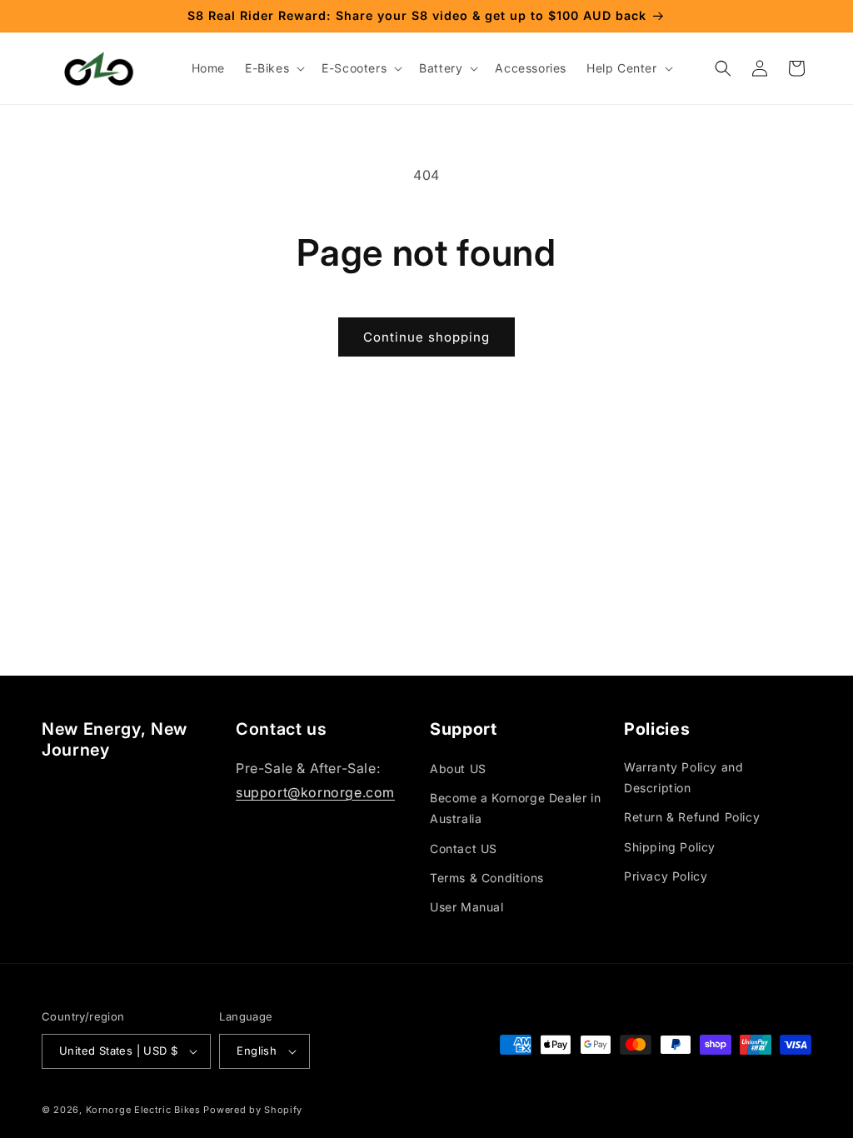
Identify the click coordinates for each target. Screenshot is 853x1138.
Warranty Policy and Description (683, 777)
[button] (273, 68)
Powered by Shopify (252, 1110)
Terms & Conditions (487, 878)
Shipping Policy (670, 847)
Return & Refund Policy (692, 817)
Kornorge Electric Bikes (143, 1110)
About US (458, 768)
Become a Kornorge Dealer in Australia (515, 808)
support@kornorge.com (315, 792)
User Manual (467, 907)
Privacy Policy (665, 876)
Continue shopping (426, 337)
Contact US (463, 848)
